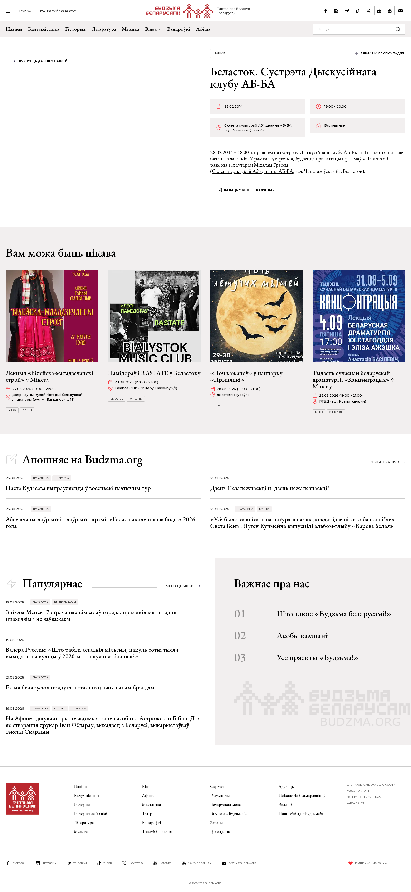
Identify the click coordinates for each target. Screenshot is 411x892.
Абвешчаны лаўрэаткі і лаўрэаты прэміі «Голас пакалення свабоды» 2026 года (100, 522)
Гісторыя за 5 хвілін (92, 813)
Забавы (216, 822)
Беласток (117, 398)
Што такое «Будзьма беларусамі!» (334, 613)
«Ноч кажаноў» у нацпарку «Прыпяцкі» (246, 376)
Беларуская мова (225, 804)
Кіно (146, 786)
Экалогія (286, 804)
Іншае (220, 53)
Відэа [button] (151, 28)
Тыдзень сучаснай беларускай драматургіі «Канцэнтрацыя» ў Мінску (353, 379)
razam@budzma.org (243, 863)
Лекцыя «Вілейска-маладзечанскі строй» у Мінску (49, 376)
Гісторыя (75, 28)
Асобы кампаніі (303, 635)
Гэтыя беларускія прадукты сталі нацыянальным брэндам (80, 687)
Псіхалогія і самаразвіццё (302, 795)
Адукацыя (288, 786)
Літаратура (104, 28)
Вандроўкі (178, 28)
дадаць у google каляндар (249, 190)
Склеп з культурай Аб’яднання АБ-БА (252, 171)
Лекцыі (27, 410)
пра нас (24, 10)
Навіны (14, 28)
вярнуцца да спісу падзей (43, 61)
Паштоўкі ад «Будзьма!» (301, 813)
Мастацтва (151, 804)
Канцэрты (135, 398)
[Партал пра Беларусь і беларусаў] (199, 11)
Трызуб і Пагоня (157, 831)
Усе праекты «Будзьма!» (317, 657)
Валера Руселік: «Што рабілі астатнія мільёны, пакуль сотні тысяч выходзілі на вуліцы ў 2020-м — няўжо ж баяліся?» (92, 653)
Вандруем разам (65, 602)
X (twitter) (136, 863)
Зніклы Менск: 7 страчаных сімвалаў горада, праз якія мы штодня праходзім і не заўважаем (91, 615)
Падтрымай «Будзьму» (58, 10)
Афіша (203, 28)
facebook (18, 863)
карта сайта (356, 803)
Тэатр (147, 813)
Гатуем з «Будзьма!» (228, 813)
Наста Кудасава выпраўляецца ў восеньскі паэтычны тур (78, 488)
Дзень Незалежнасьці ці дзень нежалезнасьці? (270, 488)
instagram (49, 863)
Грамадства (41, 478)
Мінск (12, 410)
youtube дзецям (200, 863)
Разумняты (220, 795)
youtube (165, 863)
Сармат (217, 786)
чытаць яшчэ (385, 462)
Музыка (130, 28)
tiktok (108, 863)
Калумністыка (43, 28)
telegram (80, 863)
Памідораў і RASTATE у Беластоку (154, 373)
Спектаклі (335, 412)
